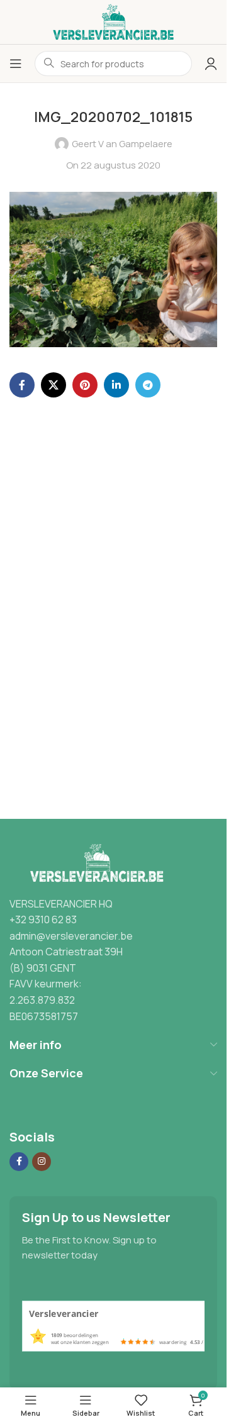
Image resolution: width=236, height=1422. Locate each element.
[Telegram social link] (147, 384)
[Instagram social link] (41, 1161)
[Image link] (94, 862)
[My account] (210, 63)
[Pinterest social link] (85, 384)
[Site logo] (113, 21)
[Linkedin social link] (116, 384)
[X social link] (53, 384)
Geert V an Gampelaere (122, 143)
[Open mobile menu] (15, 63)
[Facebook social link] (22, 384)
